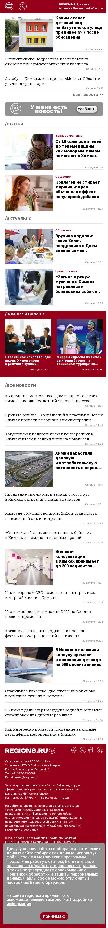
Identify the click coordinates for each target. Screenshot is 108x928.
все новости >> (88, 94)
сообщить (87, 109)
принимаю (54, 916)
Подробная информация (21, 830)
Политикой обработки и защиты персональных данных (52, 876)
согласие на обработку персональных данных (51, 865)
